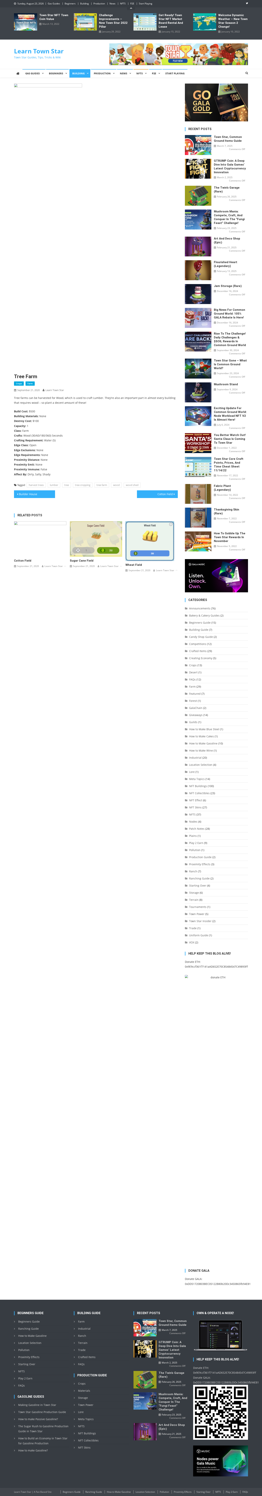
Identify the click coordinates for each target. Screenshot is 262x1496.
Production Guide (200, 857)
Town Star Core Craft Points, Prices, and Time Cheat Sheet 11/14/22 (228, 464)
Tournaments (197, 907)
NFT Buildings (198, 786)
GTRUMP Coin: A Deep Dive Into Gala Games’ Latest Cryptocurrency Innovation (230, 166)
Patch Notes (196, 828)
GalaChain (195, 708)
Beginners (70, 3)
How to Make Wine (201, 750)
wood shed (132, 485)
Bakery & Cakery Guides (204, 615)
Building (84, 3)
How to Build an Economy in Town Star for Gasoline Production (43, 1440)
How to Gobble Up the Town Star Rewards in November (229, 537)
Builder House (28, 494)
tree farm (101, 485)
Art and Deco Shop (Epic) (227, 240)
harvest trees (36, 485)
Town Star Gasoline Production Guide (42, 1412)
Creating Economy (200, 658)
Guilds (193, 722)
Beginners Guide (200, 622)
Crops (19, 383)
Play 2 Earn (196, 843)
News (112, 3)
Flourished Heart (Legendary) (225, 264)
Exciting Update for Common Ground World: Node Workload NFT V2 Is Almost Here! (230, 413)
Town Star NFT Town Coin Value (53, 17)
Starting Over (197, 885)
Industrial (195, 757)
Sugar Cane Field (81, 560)
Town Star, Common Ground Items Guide (228, 139)
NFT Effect (195, 800)
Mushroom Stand (226, 384)
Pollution (194, 850)
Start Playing (145, 3)
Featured (195, 693)
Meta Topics (197, 779)
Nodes (193, 821)
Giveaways (196, 715)
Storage (194, 892)
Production (99, 3)
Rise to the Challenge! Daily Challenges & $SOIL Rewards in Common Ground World (230, 339)
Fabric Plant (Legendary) (222, 487)
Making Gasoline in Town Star (37, 1405)
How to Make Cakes (201, 736)
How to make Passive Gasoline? (38, 1419)
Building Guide (198, 630)
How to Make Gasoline (203, 743)
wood (116, 485)
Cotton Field (165, 494)
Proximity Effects (199, 864)
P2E (132, 3)
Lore (192, 772)
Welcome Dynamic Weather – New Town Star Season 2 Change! (233, 20)
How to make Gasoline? (33, 1450)
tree (66, 485)
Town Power (196, 914)
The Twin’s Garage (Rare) (227, 189)
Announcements (199, 608)
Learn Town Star (39, 51)
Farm (30, 383)
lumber (54, 485)
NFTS (123, 3)
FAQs (192, 679)
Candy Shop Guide (201, 637)
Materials (84, 1390)
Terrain (194, 900)
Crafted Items (198, 651)
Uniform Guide (198, 935)
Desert (193, 672)
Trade (193, 928)
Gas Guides (54, 3)
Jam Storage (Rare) (228, 286)
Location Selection (200, 765)
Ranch (193, 871)
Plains (193, 836)
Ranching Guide (199, 878)
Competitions (197, 644)
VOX (191, 942)
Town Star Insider (200, 921)
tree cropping (82, 485)
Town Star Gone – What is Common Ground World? (230, 364)
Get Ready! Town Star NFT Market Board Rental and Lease (171, 20)
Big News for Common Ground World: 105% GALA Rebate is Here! (229, 313)
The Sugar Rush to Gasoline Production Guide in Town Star (43, 1428)
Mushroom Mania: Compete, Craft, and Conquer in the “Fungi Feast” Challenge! (229, 217)
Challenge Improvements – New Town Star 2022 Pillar (113, 20)
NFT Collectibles (199, 793)
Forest (193, 701)
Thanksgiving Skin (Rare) (226, 511)
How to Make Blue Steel (204, 729)
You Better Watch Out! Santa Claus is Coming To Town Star (230, 438)
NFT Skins (195, 807)
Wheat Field (133, 565)
